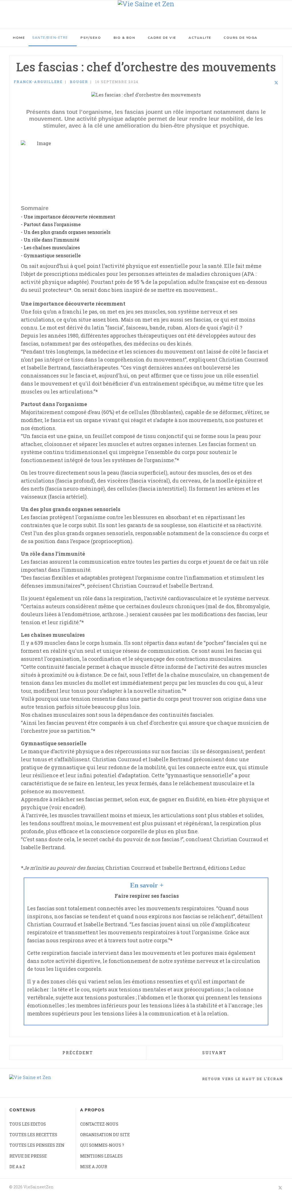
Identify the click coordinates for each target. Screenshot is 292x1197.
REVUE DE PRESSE (28, 1156)
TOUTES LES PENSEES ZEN (36, 1145)
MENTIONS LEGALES (101, 1156)
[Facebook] (261, 83)
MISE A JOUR (93, 1166)
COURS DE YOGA (240, 37)
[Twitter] (276, 83)
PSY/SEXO (90, 37)
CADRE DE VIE (162, 37)
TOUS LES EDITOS (27, 1124)
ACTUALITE (199, 37)
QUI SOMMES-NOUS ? (102, 1145)
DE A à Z (17, 1166)
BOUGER (79, 81)
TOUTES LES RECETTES (33, 1134)
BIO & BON (124, 37)
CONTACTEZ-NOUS (99, 1124)
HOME (19, 37)
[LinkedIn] (268, 83)
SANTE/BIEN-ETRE (50, 37)
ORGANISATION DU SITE (105, 1134)
